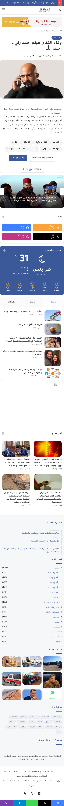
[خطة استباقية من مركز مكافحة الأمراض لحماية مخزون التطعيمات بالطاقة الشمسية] (48, 482)
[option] (32, 191)
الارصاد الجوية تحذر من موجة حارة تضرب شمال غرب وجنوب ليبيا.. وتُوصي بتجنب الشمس (48, 463)
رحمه (55, 149)
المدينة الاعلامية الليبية (26, 776)
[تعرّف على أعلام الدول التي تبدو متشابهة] (53, 315)
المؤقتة (57, 722)
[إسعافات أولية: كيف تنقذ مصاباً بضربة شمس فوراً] (11, 661)
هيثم (21, 149)
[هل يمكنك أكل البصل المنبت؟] (53, 329)
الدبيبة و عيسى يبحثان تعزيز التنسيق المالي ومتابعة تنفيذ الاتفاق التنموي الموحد (16, 463)
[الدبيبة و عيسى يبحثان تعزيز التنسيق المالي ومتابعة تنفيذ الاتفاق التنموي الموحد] (16, 449)
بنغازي (31, 722)
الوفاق (48, 722)
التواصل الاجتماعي (52, 612)
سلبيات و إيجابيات (50, 603)
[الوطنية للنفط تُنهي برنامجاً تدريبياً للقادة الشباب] (32, 678)
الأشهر (53, 302)
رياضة (57, 622)
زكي (44, 149)
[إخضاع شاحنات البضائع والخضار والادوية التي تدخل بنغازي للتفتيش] (52, 663)
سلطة (49, 727)
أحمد (55, 142)
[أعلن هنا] (32, 22)
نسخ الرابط (18, 158)
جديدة (12, 722)
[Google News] (32, 169)
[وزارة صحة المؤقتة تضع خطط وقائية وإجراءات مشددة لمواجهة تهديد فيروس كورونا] (52, 680)
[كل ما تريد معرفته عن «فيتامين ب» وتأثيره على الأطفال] (53, 373)
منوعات (57, 642)
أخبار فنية (42, 31)
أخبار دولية (53, 578)
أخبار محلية (53, 588)
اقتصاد (55, 593)
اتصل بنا (32, 786)
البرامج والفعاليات (52, 607)
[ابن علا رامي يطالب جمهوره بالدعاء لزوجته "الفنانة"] (53, 358)
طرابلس (31, 727)
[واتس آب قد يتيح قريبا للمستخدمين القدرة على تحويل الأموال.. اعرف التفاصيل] (52, 694)
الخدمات (56, 617)
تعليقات (11, 302)
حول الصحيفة (55, 781)
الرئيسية (56, 31)
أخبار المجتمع (52, 573)
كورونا (22, 727)
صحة (58, 632)
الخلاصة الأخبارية (9, 781)
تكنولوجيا (54, 598)
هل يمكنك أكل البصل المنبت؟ (28, 325)
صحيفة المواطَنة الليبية (13, 772)
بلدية (40, 722)
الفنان (26, 142)
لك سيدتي (56, 637)
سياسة (57, 627)
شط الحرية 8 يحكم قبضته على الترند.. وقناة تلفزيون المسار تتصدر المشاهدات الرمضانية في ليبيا (32, 199)
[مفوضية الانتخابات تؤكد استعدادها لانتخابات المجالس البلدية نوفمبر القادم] (32, 661)
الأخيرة (32, 302)
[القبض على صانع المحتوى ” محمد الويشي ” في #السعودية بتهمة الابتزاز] (53, 342)
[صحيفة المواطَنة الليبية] (45, 10)
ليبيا (33, 149)
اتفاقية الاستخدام (25, 781)
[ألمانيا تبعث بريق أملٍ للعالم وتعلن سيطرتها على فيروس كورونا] (32, 694)
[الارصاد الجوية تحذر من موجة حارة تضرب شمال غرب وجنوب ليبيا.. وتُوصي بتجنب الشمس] (48, 449)
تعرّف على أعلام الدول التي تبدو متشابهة (23, 312)
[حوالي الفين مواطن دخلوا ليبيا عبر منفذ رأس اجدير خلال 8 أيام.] (11, 679)
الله (14, 142)
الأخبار (49, 31)
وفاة (9, 149)
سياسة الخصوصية (40, 781)
